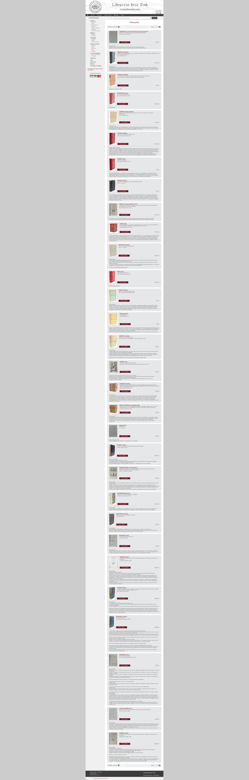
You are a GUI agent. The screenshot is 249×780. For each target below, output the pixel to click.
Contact (122, 15)
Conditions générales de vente (149, 772)
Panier (116, 15)
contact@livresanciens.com (95, 774)
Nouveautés (99, 15)
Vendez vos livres (108, 15)
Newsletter (158, 11)
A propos (92, 15)
